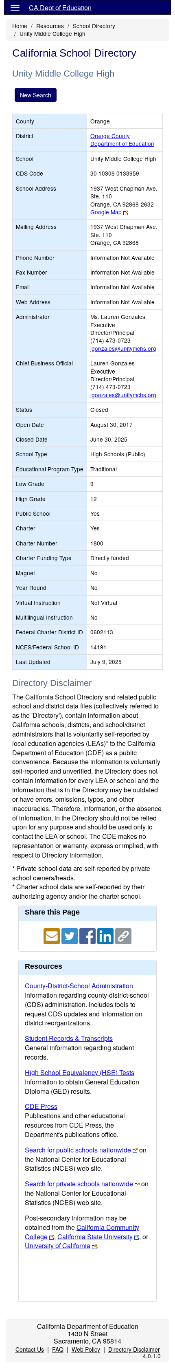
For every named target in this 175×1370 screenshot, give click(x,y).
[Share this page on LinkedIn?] (106, 935)
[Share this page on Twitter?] (70, 935)
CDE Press (41, 1106)
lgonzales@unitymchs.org (123, 348)
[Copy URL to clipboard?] (123, 935)
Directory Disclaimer (134, 1349)
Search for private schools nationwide (79, 1183)
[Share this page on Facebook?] (88, 935)
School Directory (94, 26)
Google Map (106, 212)
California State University (95, 1236)
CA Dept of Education (60, 7)
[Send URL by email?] (52, 935)
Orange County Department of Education (122, 139)
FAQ (57, 1349)
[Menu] (15, 7)
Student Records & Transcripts (69, 1038)
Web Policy (86, 1349)
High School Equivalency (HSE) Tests (79, 1072)
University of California (57, 1245)
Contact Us (29, 1349)
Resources (50, 26)
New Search (35, 95)
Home (19, 26)
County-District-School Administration (79, 985)
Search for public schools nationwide (78, 1149)
